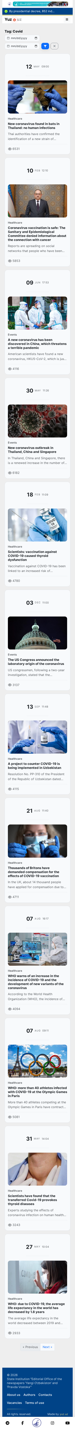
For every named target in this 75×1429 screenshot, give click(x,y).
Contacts (45, 1395)
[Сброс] (54, 46)
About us (13, 1395)
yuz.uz (64, 1414)
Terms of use (34, 1403)
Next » (47, 1347)
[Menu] (67, 19)
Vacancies (14, 1403)
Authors (29, 1395)
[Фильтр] (45, 46)
